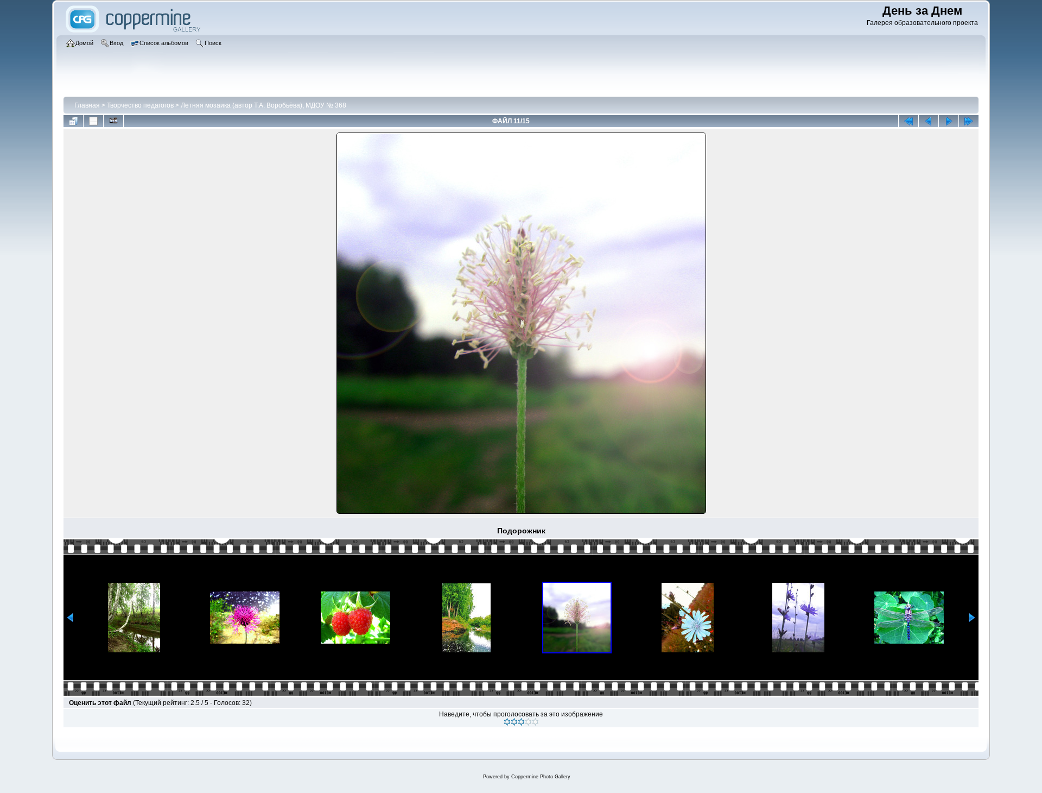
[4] (528, 722)
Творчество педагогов (140, 105)
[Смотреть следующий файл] (948, 121)
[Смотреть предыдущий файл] (928, 121)
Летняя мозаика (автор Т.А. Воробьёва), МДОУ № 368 (263, 105)
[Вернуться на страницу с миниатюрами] (73, 121)
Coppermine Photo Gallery (540, 776)
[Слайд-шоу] (113, 121)
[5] (535, 722)
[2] (514, 722)
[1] (507, 722)
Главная (87, 105)
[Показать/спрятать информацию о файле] (93, 121)
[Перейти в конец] (969, 121)
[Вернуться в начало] (908, 121)
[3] (521, 722)
